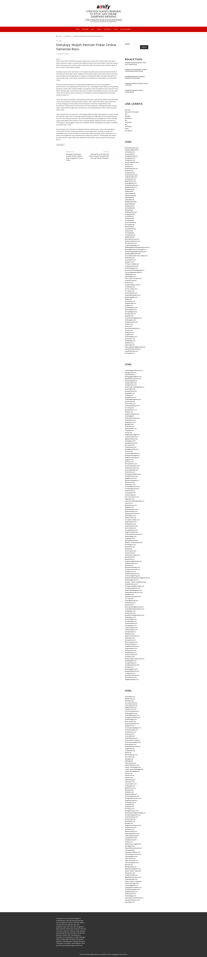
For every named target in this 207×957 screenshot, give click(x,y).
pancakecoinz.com (131, 410)
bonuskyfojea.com (131, 621)
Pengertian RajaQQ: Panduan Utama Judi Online (136, 84)
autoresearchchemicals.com (134, 898)
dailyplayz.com (129, 634)
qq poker (59, 941)
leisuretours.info (130, 482)
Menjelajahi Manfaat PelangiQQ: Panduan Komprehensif (135, 77)
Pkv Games (85, 29)
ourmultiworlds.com (131, 703)
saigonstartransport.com (133, 825)
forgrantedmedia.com (132, 724)
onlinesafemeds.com (131, 185)
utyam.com (128, 326)
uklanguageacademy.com (133, 377)
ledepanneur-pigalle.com (133, 844)
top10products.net (131, 383)
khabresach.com (130, 894)
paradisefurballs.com (131, 449)
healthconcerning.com (132, 457)
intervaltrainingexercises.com (134, 607)
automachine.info (130, 528)
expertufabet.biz (130, 193)
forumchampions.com (132, 711)
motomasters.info (130, 551)
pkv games (61, 144)
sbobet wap (66, 935)
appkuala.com (129, 807)
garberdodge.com (131, 719)
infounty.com (129, 283)
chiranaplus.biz (129, 850)
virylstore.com (129, 734)
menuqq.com (60, 918)
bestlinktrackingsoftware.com (134, 615)
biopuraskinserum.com (132, 834)
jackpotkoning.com (131, 644)
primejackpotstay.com (132, 665)
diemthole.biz (129, 790)
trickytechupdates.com (132, 890)
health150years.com (131, 738)
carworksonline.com (131, 730)
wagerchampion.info (131, 532)
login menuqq (80, 937)
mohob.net (128, 433)
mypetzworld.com (131, 281)
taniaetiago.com (130, 341)
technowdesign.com (131, 268)
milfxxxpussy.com (130, 320)
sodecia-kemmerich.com (133, 596)
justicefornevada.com (132, 480)
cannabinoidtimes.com (132, 453)
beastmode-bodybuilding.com (134, 387)
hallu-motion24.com (131, 861)
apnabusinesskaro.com (132, 900)
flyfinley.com (129, 412)
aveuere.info (129, 451)
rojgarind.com (129, 460)
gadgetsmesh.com (131, 478)
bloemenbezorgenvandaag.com (135, 813)
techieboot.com (130, 160)
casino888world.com (131, 601)
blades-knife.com (130, 518)
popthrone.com (130, 401)
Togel (115, 29)
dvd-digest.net (129, 846)
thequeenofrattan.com (132, 513)
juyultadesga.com (130, 276)
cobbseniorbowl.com (131, 266)
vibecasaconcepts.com (132, 555)
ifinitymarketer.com (131, 642)
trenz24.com (129, 778)
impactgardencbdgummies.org (135, 347)
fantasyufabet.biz (130, 196)
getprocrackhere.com (132, 636)
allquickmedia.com (131, 794)
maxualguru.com (130, 441)
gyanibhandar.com (131, 187)
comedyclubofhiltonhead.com (134, 586)
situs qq (68, 921)
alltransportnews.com (132, 239)
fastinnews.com (130, 638)
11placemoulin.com (131, 428)
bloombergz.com (130, 763)
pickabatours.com (131, 385)
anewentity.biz (129, 805)
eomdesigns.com (130, 545)
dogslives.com (129, 507)
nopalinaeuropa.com (131, 351)
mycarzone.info (130, 553)
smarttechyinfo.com (131, 437)
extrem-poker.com (131, 289)
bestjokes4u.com (130, 420)
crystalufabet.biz (130, 229)
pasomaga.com (130, 345)
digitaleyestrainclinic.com (133, 877)
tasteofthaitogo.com (131, 817)
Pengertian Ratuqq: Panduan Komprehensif (134, 91)
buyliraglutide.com (131, 183)
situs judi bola (60, 925)
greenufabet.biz (130, 204)
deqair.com (128, 299)
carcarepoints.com (131, 293)
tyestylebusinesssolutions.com (134, 609)
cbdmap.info (129, 395)
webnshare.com (130, 472)
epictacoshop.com (131, 831)
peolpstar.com (129, 726)
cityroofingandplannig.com (133, 272)
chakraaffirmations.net (132, 418)
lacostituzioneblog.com (132, 328)
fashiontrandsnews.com (132, 241)
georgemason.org (130, 372)
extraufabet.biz (130, 208)
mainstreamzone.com (132, 468)
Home (77, 29)
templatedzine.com (131, 308)
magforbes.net (129, 749)
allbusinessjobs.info (131, 381)
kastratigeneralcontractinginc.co (135, 249)
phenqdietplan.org (131, 312)
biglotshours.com (130, 181)
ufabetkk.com (129, 792)
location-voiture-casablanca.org (135, 582)
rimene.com (129, 842)
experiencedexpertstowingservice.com (137, 578)
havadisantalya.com (131, 156)
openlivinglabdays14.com (133, 254)
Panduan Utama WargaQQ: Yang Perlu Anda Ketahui (135, 63)
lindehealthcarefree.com (133, 379)
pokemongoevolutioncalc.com (134, 659)
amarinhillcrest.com (131, 755)
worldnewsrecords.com (132, 569)
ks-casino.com (129, 291)
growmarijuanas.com (131, 470)
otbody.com (129, 773)
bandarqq (128, 118)
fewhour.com (129, 462)
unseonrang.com (130, 495)
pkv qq (68, 918)
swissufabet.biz (129, 200)
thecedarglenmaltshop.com (134, 370)
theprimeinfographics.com (133, 590)
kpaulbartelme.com (131, 584)
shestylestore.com (131, 677)
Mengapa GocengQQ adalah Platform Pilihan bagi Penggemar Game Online (74, 156)
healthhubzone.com (131, 169)
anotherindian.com (131, 337)
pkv (126, 114)
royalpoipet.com (130, 611)
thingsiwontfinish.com (132, 679)
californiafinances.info (132, 836)
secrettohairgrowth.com (133, 815)
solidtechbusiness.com (132, 574)
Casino (99, 29)
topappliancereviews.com (133, 888)
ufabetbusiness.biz (131, 202)
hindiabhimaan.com (131, 892)
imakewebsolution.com (132, 406)
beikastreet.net (130, 699)
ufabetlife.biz (129, 210)
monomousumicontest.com (134, 534)
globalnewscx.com (131, 505)
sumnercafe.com (130, 314)
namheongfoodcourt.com (133, 854)
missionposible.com (131, 879)
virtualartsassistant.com (132, 588)
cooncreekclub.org (131, 705)
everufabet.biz (129, 233)
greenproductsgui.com (132, 455)
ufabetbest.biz (129, 218)
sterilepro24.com (130, 572)
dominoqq (128, 122)
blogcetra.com (129, 499)
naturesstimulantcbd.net (133, 349)
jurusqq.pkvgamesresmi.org (73, 945)
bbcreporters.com (131, 243)
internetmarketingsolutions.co (134, 501)
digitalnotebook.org (131, 439)
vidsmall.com (129, 565)
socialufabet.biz (130, 214)
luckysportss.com (130, 650)
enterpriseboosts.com (132, 765)
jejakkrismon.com (130, 788)
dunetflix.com (129, 316)
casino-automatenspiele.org (134, 769)
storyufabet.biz (130, 225)
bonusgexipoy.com (131, 625)
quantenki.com (129, 559)
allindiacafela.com (130, 867)
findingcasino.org (130, 524)
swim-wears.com (130, 722)
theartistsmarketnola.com (133, 848)
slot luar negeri (78, 923)
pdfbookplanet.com (131, 509)
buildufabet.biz (129, 237)
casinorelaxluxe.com (131, 628)
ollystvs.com (129, 503)
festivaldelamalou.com (132, 715)
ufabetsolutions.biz (131, 212)
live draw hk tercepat (132, 112)
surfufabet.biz (129, 216)
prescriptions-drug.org (132, 740)
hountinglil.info (129, 416)
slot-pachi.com (130, 445)
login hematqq (70, 939)
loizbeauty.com (130, 782)
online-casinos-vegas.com (133, 881)
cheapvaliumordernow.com (134, 592)
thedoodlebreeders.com (133, 295)
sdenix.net (128, 753)
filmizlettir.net (129, 701)
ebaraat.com (129, 171)
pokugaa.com (129, 667)
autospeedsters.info (131, 530)
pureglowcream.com (131, 811)
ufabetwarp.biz (130, 189)
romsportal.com (130, 673)
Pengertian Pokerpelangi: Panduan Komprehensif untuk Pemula (136, 70)
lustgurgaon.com (130, 422)
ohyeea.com (129, 330)
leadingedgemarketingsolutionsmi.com (137, 247)
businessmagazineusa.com (133, 561)
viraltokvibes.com (130, 744)
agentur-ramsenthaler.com (134, 542)
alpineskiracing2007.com (133, 869)
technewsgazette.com (132, 796)
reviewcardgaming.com (132, 576)
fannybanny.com (130, 640)
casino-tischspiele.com (132, 771)
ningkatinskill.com (130, 303)
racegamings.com (130, 663)
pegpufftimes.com (131, 707)
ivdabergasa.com (130, 274)
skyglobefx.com (130, 538)
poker (127, 129)
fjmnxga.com (129, 823)
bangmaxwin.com (130, 827)
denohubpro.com (130, 516)
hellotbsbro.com (130, 484)
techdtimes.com (130, 158)
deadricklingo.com (131, 536)
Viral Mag (115, 954)
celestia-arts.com (130, 709)
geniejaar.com (129, 424)
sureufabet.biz (129, 220)
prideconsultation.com (132, 414)
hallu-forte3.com (130, 858)
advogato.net (129, 759)
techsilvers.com (130, 301)
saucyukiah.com (130, 697)
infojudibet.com (130, 393)
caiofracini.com (130, 491)
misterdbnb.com (130, 603)
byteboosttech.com (131, 175)
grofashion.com (130, 657)
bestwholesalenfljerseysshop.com (136, 252)
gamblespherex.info (131, 540)
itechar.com (129, 164)
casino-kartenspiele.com (133, 767)
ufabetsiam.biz (129, 198)
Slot (92, 29)
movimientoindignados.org (133, 318)
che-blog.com (129, 408)
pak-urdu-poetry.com (132, 497)
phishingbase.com (130, 661)
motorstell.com (130, 736)
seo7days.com (129, 809)
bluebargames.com (131, 713)
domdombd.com (130, 632)
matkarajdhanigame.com (133, 399)
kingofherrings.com (131, 800)
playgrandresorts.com (132, 671)
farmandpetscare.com (132, 486)
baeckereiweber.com (132, 148)
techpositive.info (130, 493)
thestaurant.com (130, 613)
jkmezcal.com (129, 605)
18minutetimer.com (131, 464)
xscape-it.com (129, 262)
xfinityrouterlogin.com (132, 883)
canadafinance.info (131, 838)
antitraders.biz (129, 258)
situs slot (127, 110)
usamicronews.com (131, 655)
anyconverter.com (131, 784)
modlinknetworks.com (132, 646)
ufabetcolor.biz (130, 206)
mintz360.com (129, 430)
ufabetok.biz (129, 231)
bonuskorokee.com (131, 623)
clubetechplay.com (131, 630)
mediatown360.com (131, 875)
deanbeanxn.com (130, 397)
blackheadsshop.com (132, 580)
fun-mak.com (129, 599)
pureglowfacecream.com (133, 798)
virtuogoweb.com (130, 179)
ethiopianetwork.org (131, 476)
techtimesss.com (130, 732)
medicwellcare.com (131, 563)
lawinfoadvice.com (131, 310)
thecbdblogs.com (130, 896)
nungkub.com (129, 334)
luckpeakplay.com (131, 652)
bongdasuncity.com (131, 443)
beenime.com (129, 594)
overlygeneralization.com (133, 474)
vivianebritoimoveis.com (132, 746)
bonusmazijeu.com (131, 619)
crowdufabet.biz (130, 235)
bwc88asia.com (130, 287)
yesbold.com (129, 166)
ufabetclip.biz (129, 191)
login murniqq (60, 939)
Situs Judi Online (125, 29)
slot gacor (82, 941)
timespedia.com (130, 786)
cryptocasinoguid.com (132, 245)
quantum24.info (130, 557)
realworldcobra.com (131, 526)
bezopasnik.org (130, 821)
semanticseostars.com (132, 466)
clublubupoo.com (130, 617)
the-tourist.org (129, 757)
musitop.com (129, 324)
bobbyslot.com (130, 426)
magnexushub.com (131, 177)
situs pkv (127, 116)
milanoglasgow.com (131, 856)
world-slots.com (130, 404)
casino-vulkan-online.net (133, 871)
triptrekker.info (130, 547)
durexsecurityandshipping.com (134, 270)
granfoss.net (129, 865)
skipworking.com (130, 780)
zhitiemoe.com (129, 332)
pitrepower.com (130, 873)
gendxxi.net (128, 549)
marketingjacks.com (131, 885)
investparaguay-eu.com (132, 285)
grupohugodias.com (131, 297)
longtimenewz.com (131, 648)
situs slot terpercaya (66, 929)
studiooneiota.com (131, 522)
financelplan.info (130, 389)
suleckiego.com (130, 902)
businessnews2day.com (132, 567)
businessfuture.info (131, 391)
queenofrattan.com (131, 511)
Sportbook (107, 29)
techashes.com (130, 152)
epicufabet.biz (129, 227)
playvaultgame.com (131, 669)
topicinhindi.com (130, 374)
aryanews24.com (130, 260)
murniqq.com (60, 937)
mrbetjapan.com (130, 802)
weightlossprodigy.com (132, 435)
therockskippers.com (132, 863)
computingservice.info (132, 489)
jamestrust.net (129, 775)
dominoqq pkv (75, 918)
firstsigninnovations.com (132, 717)
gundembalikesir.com (132, 162)
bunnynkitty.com (130, 819)
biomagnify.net (129, 353)
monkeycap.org (130, 751)
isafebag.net (129, 761)
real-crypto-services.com (133, 278)
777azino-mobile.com (132, 264)
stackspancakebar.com (132, 852)
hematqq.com (70, 937)
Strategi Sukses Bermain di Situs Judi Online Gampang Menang (103, 14)
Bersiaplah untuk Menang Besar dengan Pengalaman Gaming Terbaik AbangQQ (99, 155)
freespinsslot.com (130, 447)
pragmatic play (61, 927)
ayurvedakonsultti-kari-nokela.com (136, 256)
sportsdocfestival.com (132, 675)
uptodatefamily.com (131, 322)
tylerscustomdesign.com (133, 728)
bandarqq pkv (75, 935)
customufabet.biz (130, 222)
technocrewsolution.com (133, 742)
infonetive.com (129, 829)
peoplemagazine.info (131, 150)
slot (68, 927)
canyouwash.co (130, 154)
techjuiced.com (130, 173)
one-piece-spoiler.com (132, 520)
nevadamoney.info (131, 840)
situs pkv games (61, 923)
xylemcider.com (130, 339)
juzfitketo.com (129, 343)
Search (127, 44)
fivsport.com (129, 305)
